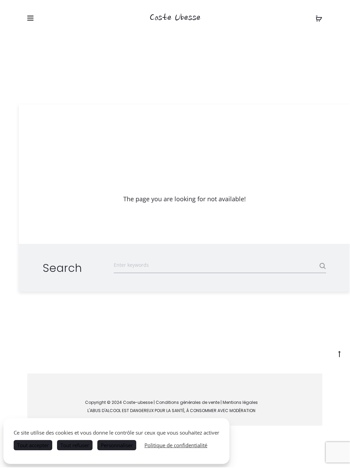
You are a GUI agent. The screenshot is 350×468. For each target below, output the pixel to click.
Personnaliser (117, 445)
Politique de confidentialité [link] (175, 445)
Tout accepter (33, 445)
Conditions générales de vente (188, 402)
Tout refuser (74, 445)
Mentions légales (240, 402)
